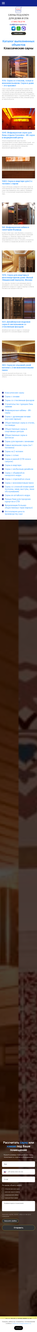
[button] (18, 33)
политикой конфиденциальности (21, 1323)
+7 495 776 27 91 (18, 22)
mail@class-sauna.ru (18, 24)
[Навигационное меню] (3, 3)
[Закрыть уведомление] (36, 1318)
